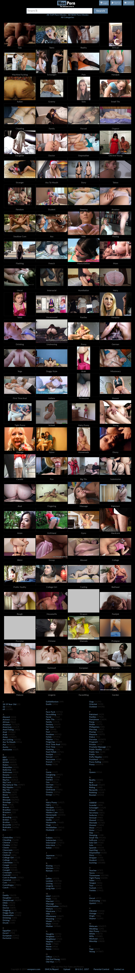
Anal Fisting (8, 730)
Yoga (91, 949)
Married (49, 901)
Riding (92, 787)
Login (104, 3)
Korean (49, 871)
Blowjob (6, 800)
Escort (6, 933)
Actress (6, 720)
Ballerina (7, 770)
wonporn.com (33, 969)
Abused (6, 717)
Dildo (5, 903)
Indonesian (51, 840)
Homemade (51, 815)
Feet (48, 732)
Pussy (92, 764)
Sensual (92, 818)
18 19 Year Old (9, 704)
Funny (49, 764)
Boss (5, 805)
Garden (49, 780)
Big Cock (7, 782)
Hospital (50, 817)
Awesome (7, 750)
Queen (92, 772)
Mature (49, 909)
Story (91, 855)
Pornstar (93, 739)
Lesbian (49, 881)
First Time (50, 747)
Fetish (49, 737)
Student (93, 860)
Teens (92, 873)
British (6, 820)
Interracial (51, 843)
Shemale (93, 823)
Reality (92, 780)
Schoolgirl (93, 808)
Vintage (92, 913)
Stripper (93, 858)
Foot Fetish (51, 752)
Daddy (6, 895)
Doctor (6, 908)
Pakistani (93, 714)
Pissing (92, 732)
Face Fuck (50, 712)
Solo (91, 845)
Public (92, 754)
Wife (91, 936)
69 (4, 709)
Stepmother (94, 853)
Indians (49, 838)
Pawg (91, 722)
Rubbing (93, 792)
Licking (49, 883)
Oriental (93, 704)
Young (92, 952)
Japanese (50, 855)
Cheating (7, 840)
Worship (93, 941)
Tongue (92, 883)
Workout (93, 939)
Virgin (92, 916)
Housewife (51, 822)
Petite (92, 724)
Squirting (93, 850)
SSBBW (93, 803)
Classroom (7, 850)
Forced (49, 757)
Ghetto (49, 787)
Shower (92, 825)
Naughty (50, 934)
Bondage (7, 802)
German (49, 785)
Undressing (94, 901)
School (92, 810)
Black (5, 795)
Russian (92, 795)
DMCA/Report (52, 969)
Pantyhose (94, 719)
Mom (48, 924)
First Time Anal (53, 744)
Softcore (93, 840)
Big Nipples (8, 787)
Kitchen (49, 868)
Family (49, 722)
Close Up (7, 853)
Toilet (91, 880)
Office (49, 957)
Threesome (94, 875)
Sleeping (93, 835)
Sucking (93, 863)
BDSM (6, 762)
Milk (48, 914)
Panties (92, 717)
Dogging (6, 910)
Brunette (7, 825)
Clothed (6, 855)
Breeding (7, 817)
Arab (5, 735)
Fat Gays (50, 727)
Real (91, 782)
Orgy (91, 702)
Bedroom (7, 777)
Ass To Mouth (9, 742)
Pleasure (93, 734)
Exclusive (7, 938)
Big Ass (6, 780)
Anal (5, 732)
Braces (6, 807)
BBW (5, 760)
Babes (5, 765)
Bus (4, 830)
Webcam (93, 926)
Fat (47, 729)
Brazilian (7, 810)
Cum (5, 883)
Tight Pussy (94, 878)
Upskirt (92, 903)
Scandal (92, 805)
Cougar (6, 865)
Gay (48, 782)
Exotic (49, 704)
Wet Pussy (94, 931)
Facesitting (51, 714)
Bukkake (7, 827)
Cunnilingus (8, 885)
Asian (5, 737)
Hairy (48, 805)
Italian (49, 848)
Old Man (50, 962)
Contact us (119, 969)
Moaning (50, 919)
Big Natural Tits (10, 785)
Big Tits (6, 790)
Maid (48, 899)
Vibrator (93, 911)
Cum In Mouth (9, 878)
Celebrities (8, 838)
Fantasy (49, 724)
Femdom (50, 734)
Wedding (93, 929)
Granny (49, 792)
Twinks (92, 890)
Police (92, 737)
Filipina (49, 739)
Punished (93, 759)
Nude (48, 944)
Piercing (93, 729)
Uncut (92, 898)
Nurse (49, 947)
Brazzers (7, 812)
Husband (50, 830)
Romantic (93, 790)
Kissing (49, 866)
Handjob (50, 807)
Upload (129, 3)
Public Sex (94, 752)
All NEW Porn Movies (78, 15)
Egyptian (7, 931)
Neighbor (50, 937)
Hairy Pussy (51, 802)
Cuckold (6, 875)
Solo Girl (93, 843)
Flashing (50, 749)
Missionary (51, 916)
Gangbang (50, 775)
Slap (91, 833)
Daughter (7, 898)
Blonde (6, 797)
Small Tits (93, 838)
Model (49, 921)
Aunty (5, 747)
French (49, 762)
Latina (49, 878)
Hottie (49, 820)
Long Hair (50, 888)
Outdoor (93, 707)
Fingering (50, 742)
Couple (6, 868)
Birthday (7, 792)
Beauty (6, 775)
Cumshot (7, 880)
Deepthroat (8, 900)
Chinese (6, 843)
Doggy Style (8, 913)
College (6, 860)
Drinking (7, 918)
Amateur (7, 725)
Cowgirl (6, 870)
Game (48, 772)
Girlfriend (50, 790)
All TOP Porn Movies (56, 15)
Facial (48, 717)
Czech (5, 888)
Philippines (94, 727)
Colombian (8, 863)
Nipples (49, 942)
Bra (4, 815)
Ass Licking (8, 740)
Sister (92, 830)
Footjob (49, 754)
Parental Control (101, 969)
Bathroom (7, 772)
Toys (91, 885)
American (7, 727)
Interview (50, 845)
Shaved (92, 820)
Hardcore (50, 810)
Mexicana (50, 911)
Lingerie (49, 886)
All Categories (67, 17)
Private (92, 744)
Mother (49, 926)
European (7, 936)
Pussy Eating (95, 762)
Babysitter (7, 767)
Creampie (7, 873)
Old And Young (53, 959)
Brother (6, 822)
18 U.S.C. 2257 (82, 969)
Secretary (93, 813)
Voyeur (92, 918)
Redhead (93, 785)
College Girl (8, 858)
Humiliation (51, 827)
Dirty (5, 905)
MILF (48, 896)
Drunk (6, 923)
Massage (50, 904)
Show (91, 828)
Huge (48, 825)
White (92, 934)
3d (4, 707)
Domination (8, 915)
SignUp (117, 3)
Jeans (48, 858)
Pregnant (93, 742)
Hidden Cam (51, 812)
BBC (5, 757)
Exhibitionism (52, 702)
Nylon (48, 949)
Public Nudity (95, 749)
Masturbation (52, 906)
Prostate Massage (97, 747)
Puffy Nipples (95, 757)
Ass (4, 745)
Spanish (92, 848)
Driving (6, 920)
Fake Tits (50, 719)
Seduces (93, 815)
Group (49, 795)
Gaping (49, 777)
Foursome (50, 759)
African (6, 722)
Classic (6, 848)
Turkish (92, 888)
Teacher (93, 870)
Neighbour (51, 939)
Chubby (6, 845)
